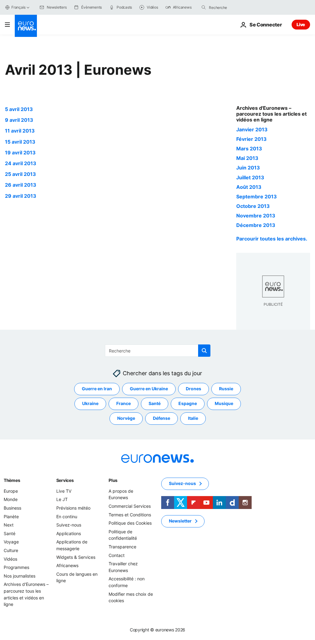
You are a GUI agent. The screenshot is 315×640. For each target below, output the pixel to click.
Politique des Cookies (130, 523)
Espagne (187, 403)
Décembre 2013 (255, 225)
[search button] (204, 7)
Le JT (62, 499)
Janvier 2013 (252, 129)
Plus (113, 480)
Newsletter (180, 520)
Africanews (67, 565)
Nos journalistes (19, 575)
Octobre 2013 (253, 206)
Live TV (63, 491)
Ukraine (90, 403)
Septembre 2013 (256, 196)
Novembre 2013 (255, 216)
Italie (193, 418)
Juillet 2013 (250, 177)
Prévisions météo (73, 508)
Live (301, 24)
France (123, 403)
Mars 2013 (249, 148)
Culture (11, 550)
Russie (226, 388)
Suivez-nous (68, 524)
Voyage (11, 541)
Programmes (16, 567)
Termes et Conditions (130, 514)
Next (9, 524)
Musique (224, 403)
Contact (117, 555)
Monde (11, 499)
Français (18, 7)
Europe (11, 491)
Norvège (126, 418)
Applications (68, 533)
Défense (161, 418)
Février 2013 (251, 139)
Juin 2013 (248, 168)
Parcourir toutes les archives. (271, 239)
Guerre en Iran (97, 388)
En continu (66, 516)
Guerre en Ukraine (149, 388)
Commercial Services (130, 506)
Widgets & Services (75, 556)
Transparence (122, 546)
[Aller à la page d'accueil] (26, 26)
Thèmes (12, 480)
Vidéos (10, 558)
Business (12, 508)
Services (65, 480)
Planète (11, 516)
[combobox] (235, 7)
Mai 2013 (247, 158)
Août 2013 (248, 187)
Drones (193, 388)
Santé (155, 403)
